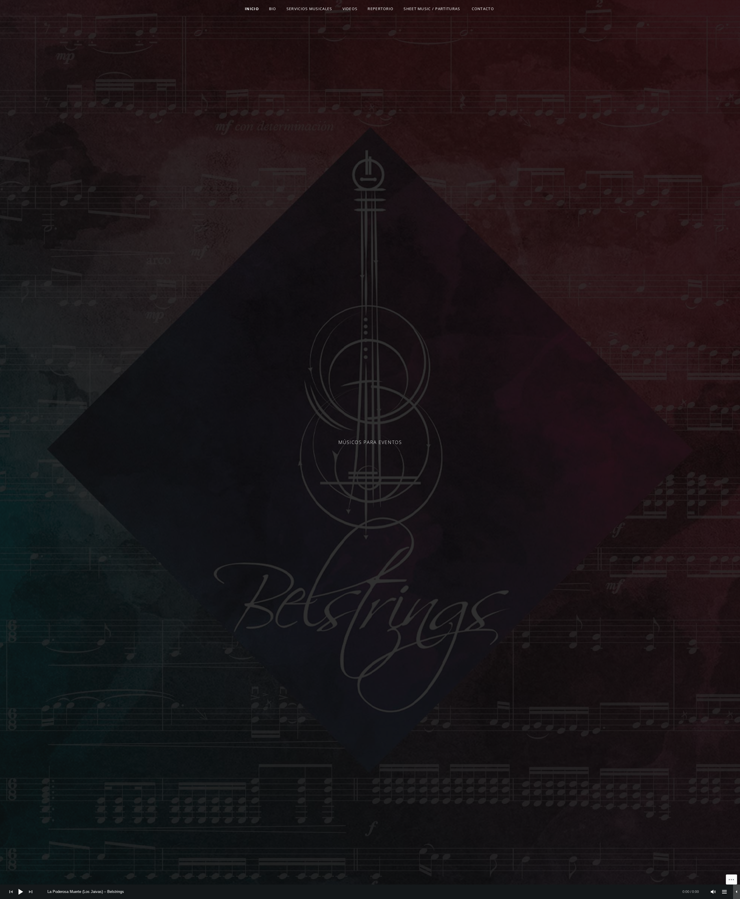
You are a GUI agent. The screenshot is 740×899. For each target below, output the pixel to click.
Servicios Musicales (309, 8)
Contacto (483, 8)
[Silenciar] (713, 891)
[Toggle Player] (736, 891)
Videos (350, 8)
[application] (370, 892)
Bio (272, 8)
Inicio (252, 8)
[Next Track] (30, 891)
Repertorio (380, 8)
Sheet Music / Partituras (432, 8)
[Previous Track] (11, 891)
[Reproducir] (20, 891)
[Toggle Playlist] (724, 891)
